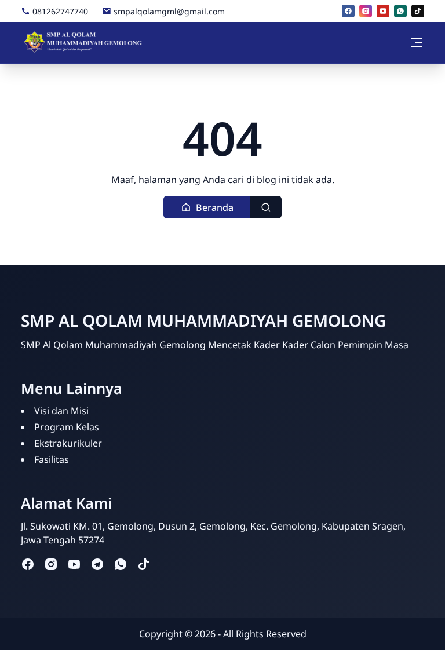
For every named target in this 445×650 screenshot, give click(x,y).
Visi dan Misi (61, 410)
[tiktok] (417, 11)
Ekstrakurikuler (68, 443)
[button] (207, 207)
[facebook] (348, 11)
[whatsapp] (400, 11)
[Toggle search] (266, 207)
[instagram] (365, 11)
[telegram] (97, 564)
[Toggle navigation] (416, 42)
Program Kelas (66, 427)
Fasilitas (51, 459)
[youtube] (383, 11)
